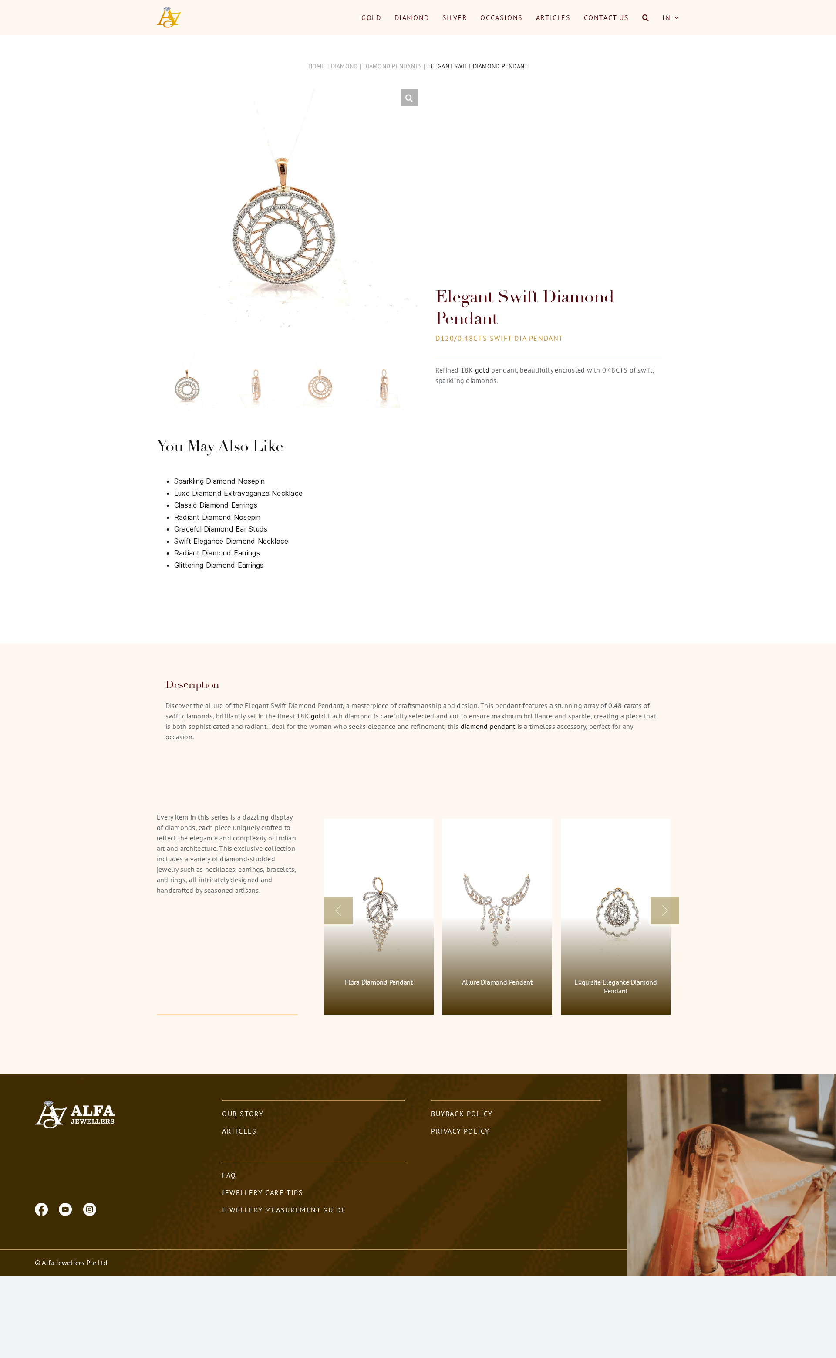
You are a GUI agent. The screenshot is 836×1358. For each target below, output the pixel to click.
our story (242, 1113)
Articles (239, 1131)
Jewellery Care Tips (262, 1192)
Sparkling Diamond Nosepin (219, 481)
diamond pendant (488, 726)
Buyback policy (461, 1113)
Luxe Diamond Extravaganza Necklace (238, 493)
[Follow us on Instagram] (89, 1208)
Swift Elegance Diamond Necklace (231, 541)
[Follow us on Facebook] (41, 1208)
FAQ (229, 1175)
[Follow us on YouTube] (65, 1208)
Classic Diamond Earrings (215, 505)
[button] (646, 17)
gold (482, 370)
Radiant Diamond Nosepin (217, 517)
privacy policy (460, 1131)
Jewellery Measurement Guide (284, 1210)
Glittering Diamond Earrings (218, 565)
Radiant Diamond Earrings (217, 553)
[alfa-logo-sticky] (169, 10)
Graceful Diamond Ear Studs (220, 529)
